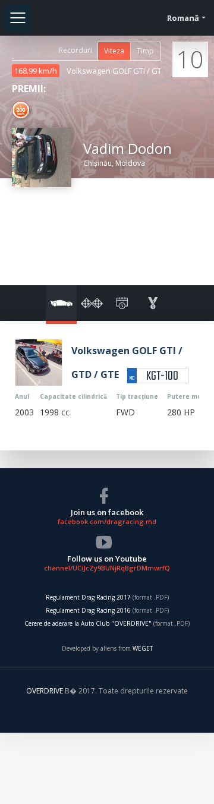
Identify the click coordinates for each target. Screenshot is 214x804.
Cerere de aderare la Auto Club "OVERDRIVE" (88, 623)
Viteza (114, 51)
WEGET (143, 648)
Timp (145, 51)
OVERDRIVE (45, 691)
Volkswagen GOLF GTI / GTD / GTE (127, 70)
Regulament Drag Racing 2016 (88, 610)
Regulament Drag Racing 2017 (88, 597)
